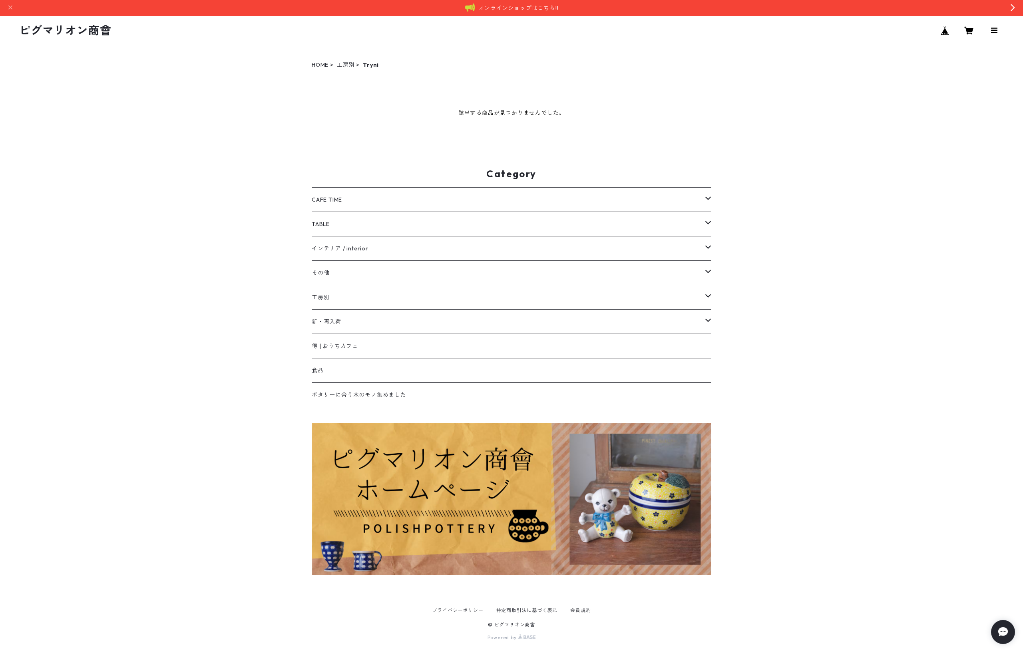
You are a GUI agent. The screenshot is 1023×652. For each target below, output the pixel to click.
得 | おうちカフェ (335, 346)
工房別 (345, 64)
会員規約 (580, 610)
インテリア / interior (340, 248)
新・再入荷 (326, 321)
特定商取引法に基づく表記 (527, 610)
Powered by (503, 637)
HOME (320, 64)
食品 (318, 370)
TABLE (321, 224)
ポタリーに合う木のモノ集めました (359, 394)
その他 (320, 272)
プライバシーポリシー (458, 610)
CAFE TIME (327, 199)
